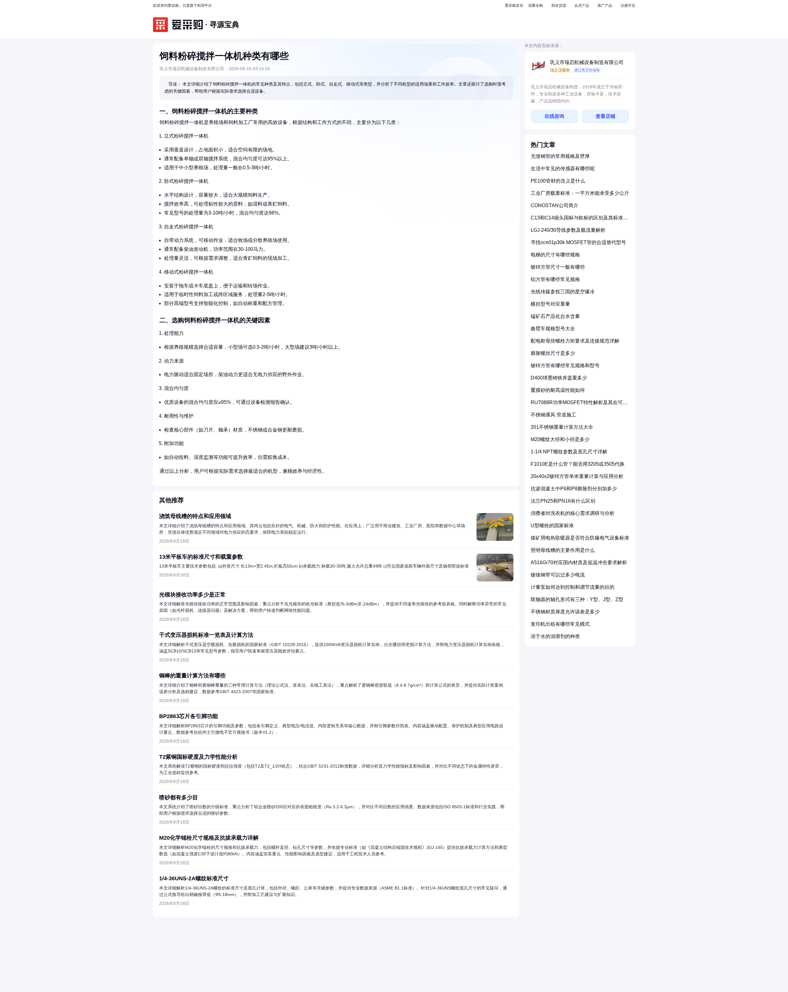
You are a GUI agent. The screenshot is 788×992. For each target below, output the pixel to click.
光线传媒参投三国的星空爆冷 (563, 291)
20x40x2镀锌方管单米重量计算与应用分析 (577, 476)
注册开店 (628, 5)
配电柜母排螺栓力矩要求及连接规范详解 (575, 340)
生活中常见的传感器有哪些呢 (563, 168)
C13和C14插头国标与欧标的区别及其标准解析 (579, 220)
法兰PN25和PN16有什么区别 (563, 501)
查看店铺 (605, 116)
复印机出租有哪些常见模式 (560, 624)
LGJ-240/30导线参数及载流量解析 (568, 230)
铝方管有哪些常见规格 (555, 279)
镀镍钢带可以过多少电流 (558, 574)
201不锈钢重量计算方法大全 (562, 427)
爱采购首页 (514, 5)
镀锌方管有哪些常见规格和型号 (565, 365)
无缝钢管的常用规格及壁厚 (560, 156)
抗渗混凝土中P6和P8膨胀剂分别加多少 (574, 488)
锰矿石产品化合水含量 (555, 316)
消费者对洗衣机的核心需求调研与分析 (572, 513)
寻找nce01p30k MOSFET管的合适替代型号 (578, 242)
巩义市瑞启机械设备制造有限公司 (587, 62)
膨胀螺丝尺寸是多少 (553, 353)
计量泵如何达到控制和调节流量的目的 (572, 587)
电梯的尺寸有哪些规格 (555, 254)
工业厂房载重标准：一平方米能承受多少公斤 (580, 193)
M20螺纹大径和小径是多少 (560, 439)
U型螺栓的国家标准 (552, 525)
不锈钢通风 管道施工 (553, 414)
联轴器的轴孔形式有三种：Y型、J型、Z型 (577, 599)
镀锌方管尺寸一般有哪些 (558, 267)
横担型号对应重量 (550, 304)
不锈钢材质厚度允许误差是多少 (565, 611)
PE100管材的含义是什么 (558, 180)
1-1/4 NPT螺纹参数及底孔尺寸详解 (569, 451)
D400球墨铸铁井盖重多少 (559, 377)
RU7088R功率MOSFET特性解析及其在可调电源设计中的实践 (579, 405)
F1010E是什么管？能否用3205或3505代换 (578, 464)
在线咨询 (554, 116)
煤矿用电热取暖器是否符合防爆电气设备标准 (580, 537)
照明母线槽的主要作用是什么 (563, 550)
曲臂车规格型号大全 (553, 328)
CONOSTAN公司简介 (554, 205)
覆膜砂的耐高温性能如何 (558, 390)
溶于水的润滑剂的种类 (555, 636)
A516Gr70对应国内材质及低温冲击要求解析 (579, 562)
